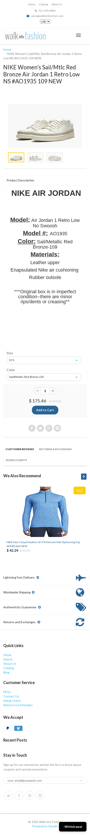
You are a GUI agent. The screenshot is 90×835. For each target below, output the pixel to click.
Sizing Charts (16, 460)
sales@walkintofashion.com (47, 16)
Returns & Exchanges (55, 449)
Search (8, 659)
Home (31, 4)
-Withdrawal (72, 826)
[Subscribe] (81, 780)
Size (10, 353)
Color (11, 370)
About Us (57, 4)
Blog (6, 672)
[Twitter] (8, 795)
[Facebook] (19, 795)
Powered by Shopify (45, 826)
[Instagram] (40, 795)
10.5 (11, 360)
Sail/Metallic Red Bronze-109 (26, 377)
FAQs (7, 692)
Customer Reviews (19, 449)
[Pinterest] (29, 795)
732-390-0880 (46, 10)
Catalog (43, 4)
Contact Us (11, 696)
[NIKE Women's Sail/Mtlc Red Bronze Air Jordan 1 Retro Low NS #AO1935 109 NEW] (45, 126)
